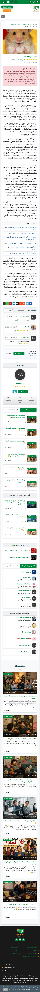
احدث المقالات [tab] (28, 409)
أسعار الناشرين (33, 953)
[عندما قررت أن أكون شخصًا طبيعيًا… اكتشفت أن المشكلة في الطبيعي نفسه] (20, 767)
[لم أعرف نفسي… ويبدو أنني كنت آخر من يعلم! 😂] (20, 725)
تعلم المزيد (11, 989)
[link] (20, 386)
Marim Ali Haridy (24, 316)
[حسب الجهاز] (8, 2)
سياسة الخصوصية (32, 947)
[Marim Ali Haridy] (33, 317)
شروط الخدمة (14, 947)
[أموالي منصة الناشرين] (36, 9)
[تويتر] (34, 1)
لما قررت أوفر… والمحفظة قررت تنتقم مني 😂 (15, 528)
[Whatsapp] (7, 303)
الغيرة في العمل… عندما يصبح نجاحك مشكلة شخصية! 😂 (20, 243)
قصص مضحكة (15, 24)
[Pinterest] (10, 303)
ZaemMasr (13, 545)
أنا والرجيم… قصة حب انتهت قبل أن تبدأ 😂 (15, 442)
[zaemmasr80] (33, 338)
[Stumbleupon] (20, 303)
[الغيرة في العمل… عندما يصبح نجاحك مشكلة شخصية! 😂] (20, 808)
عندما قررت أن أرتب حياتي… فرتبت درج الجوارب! (23, 253)
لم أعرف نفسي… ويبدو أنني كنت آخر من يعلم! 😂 (23, 233)
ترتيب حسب (21, 310)
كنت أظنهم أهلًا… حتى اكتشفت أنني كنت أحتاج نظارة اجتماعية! (22, 248)
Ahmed (26, 327)
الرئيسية (35, 24)
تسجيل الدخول (19, 353)
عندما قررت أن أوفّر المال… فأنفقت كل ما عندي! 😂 (15, 429)
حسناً (5, 989)
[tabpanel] (20, 588)
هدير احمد (7, 534)
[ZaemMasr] (20, 374)
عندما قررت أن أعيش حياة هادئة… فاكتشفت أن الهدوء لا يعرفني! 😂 (16, 455)
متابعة (23, 391)
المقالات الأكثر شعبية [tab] (12, 409)
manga (6, 521)
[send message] (15, 391)
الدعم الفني (15, 950)
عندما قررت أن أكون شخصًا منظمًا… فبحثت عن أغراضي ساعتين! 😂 (16, 416)
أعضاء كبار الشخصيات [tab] (11, 566)
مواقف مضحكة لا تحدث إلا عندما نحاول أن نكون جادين (15, 515)
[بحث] (3, 16)
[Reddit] (23, 303)
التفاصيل (8, 710)
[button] (4, 303)
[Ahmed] (33, 327)
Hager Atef (7, 508)
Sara (6, 473)
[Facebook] (30, 303)
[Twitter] (27, 303)
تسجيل (8, 353)
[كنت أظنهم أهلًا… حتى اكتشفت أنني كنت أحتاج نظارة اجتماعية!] (20, 849)
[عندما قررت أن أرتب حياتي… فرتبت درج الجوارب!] (20, 891)
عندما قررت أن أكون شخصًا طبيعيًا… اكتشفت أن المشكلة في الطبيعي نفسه (20, 238)
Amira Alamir (8, 421)
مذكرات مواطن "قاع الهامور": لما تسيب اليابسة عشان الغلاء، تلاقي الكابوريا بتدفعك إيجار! (15, 502)
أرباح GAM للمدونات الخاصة (29, 956)
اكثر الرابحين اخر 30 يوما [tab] (28, 566)
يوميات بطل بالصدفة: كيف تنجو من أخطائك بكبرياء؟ (16, 481)
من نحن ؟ (34, 950)
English (14, 2)
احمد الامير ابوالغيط (9, 692)
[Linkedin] (14, 303)
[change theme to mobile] (4, 1)
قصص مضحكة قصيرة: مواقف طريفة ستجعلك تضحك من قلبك (21, 228)
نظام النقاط (15, 953)
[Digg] (17, 303)
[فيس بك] (37, 1)
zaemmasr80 (25, 337)
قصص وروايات (26, 24)
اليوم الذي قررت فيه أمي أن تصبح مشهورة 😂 (17, 468)
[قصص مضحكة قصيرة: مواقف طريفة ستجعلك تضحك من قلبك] (20, 683)
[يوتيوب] (30, 1)
